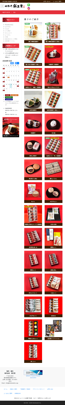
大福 (6, 37)
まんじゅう (8, 33)
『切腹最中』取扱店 (25, 389)
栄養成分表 (18, 393)
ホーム (5, 389)
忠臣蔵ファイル (10, 41)
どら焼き (7, 31)
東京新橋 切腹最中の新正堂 (10, 1)
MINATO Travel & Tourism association (33, 376)
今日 (12, 63)
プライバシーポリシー (39, 389)
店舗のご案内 (13, 389)
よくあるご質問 (57, 1)
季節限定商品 (9, 24)
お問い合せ (50, 389)
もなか (7, 29)
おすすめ (7, 27)
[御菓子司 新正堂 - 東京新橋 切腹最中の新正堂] (14, 6)
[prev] (16, 63)
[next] (18, 63)
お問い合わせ (46, 1)
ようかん (7, 35)
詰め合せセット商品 (11, 39)
